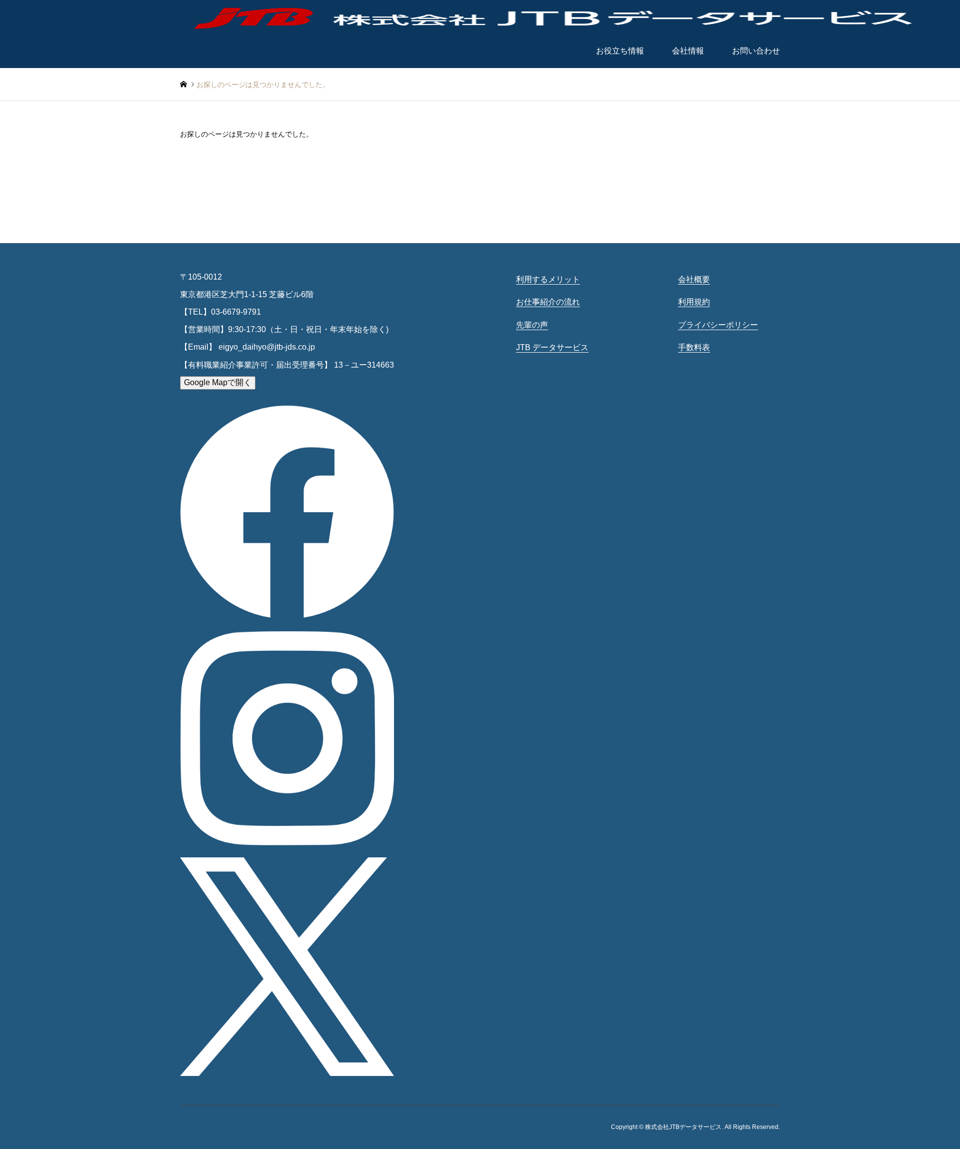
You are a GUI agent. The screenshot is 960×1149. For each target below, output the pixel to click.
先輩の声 (532, 325)
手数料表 (694, 347)
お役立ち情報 (620, 51)
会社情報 (688, 51)
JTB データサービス (552, 347)
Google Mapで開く (218, 382)
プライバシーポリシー (718, 325)
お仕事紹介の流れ (548, 302)
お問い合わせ (756, 51)
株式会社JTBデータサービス (683, 1126)
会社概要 (694, 279)
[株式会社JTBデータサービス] (555, 17)
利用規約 (694, 302)
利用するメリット (548, 279)
